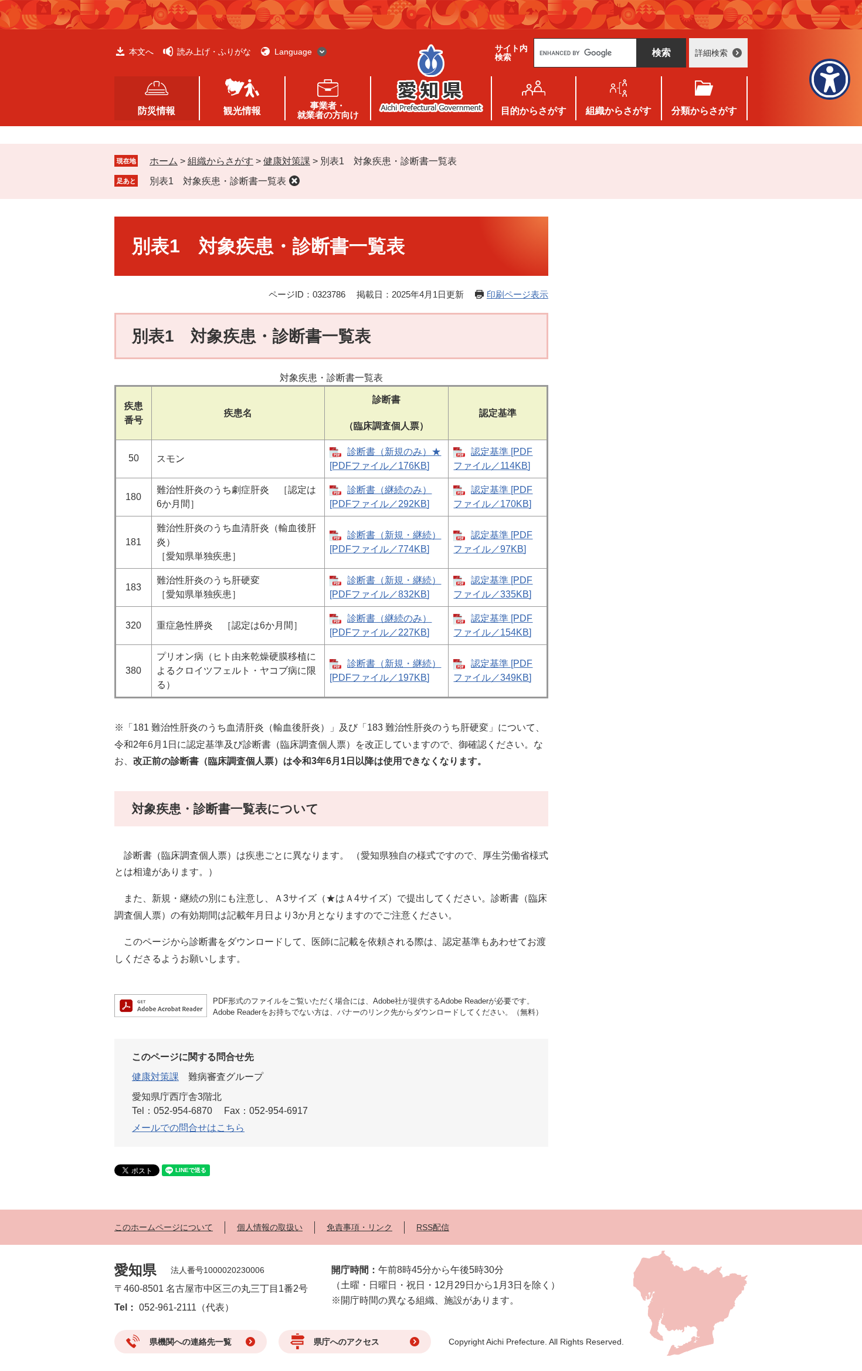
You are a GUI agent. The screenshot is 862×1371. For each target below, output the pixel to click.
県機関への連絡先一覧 (191, 1341)
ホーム (164, 161)
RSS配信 (432, 1227)
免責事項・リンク (359, 1227)
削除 (294, 180)
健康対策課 (286, 161)
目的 (533, 111)
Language (293, 51)
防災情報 (156, 111)
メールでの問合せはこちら (188, 1128)
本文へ (141, 51)
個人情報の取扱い (270, 1227)
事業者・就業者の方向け (328, 110)
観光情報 (242, 111)
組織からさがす (220, 161)
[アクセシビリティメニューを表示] (829, 79)
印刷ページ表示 (517, 294)
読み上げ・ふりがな (214, 51)
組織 (618, 111)
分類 (704, 111)
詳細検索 (711, 53)
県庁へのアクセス (346, 1341)
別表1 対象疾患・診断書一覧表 (218, 181)
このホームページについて (163, 1227)
